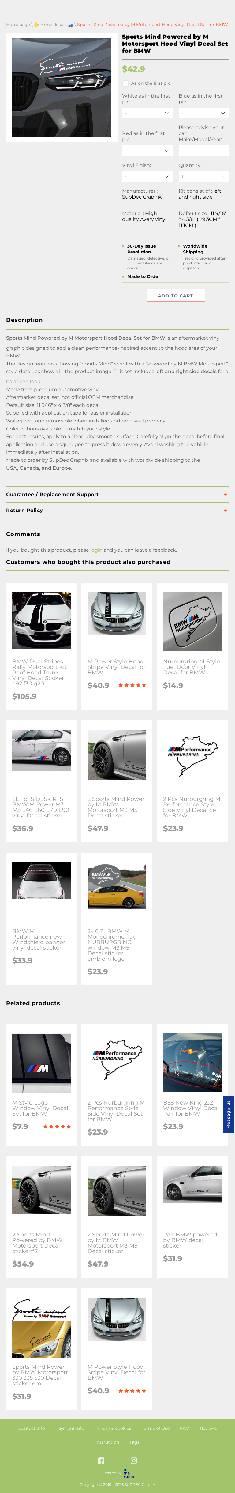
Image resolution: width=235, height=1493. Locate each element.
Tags (134, 1442)
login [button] (96, 550)
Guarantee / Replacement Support (52, 494)
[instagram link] (134, 1461)
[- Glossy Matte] (147, 176)
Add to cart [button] (175, 296)
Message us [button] (228, 1114)
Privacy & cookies (113, 1428)
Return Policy (24, 510)
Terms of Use (156, 1428)
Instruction (107, 1442)
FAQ (184, 1428)
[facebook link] (101, 1461)
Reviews (208, 1428)
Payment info (69, 1428)
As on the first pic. (151, 83)
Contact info (31, 1428)
